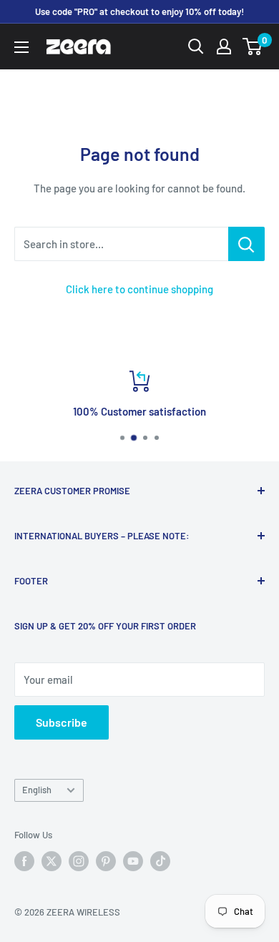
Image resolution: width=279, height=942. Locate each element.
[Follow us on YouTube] (133, 861)
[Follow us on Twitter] (51, 861)
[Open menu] (21, 47)
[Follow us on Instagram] (79, 861)
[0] (253, 46)
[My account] (224, 46)
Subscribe (61, 722)
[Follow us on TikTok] (160, 861)
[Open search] (196, 46)
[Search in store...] (246, 244)
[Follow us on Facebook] (24, 861)
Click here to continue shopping (139, 289)
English (37, 789)
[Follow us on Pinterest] (106, 861)
